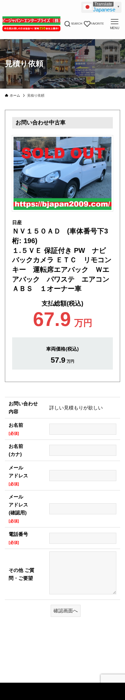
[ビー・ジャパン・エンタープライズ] (31, 24)
